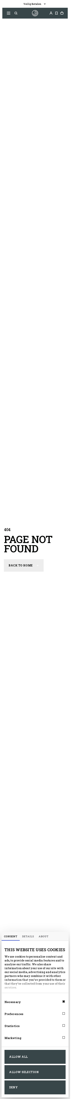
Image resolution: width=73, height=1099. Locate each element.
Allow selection (24, 1072)
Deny (13, 1087)
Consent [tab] (10, 936)
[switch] (60, 1014)
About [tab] (43, 936)
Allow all (18, 1057)
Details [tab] (28, 936)
